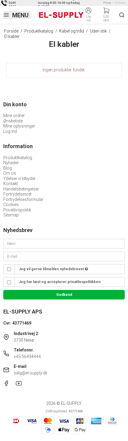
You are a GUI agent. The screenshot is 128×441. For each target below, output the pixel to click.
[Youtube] (19, 384)
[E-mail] (64, 255)
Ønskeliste (13, 121)
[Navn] (64, 243)
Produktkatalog (17, 157)
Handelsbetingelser (21, 189)
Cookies (11, 204)
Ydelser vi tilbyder (19, 178)
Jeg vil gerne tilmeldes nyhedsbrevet (52, 269)
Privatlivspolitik (17, 210)
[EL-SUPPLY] (61, 15)
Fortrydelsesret (17, 194)
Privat (107, 2)
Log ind (10, 131)
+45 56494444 (27, 356)
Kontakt (10, 183)
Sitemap (11, 215)
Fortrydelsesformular (23, 199)
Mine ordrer (14, 115)
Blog (7, 168)
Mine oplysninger (19, 126)
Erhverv (120, 2)
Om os (9, 173)
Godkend (64, 295)
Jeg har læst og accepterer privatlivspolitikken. (60, 282)
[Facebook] (6, 384)
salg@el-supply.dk (30, 373)
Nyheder (11, 162)
